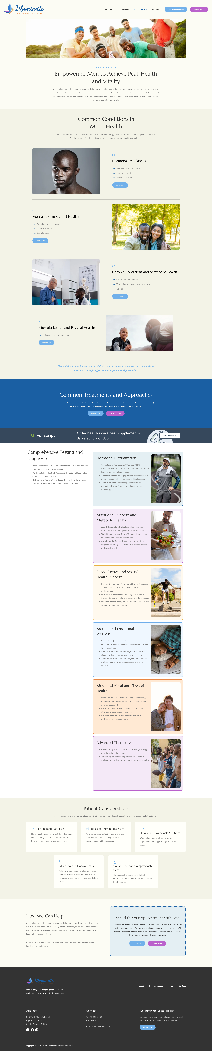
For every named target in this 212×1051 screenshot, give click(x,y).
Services (108, 9)
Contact (155, 9)
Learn (142, 9)
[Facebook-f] (27, 1029)
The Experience (125, 9)
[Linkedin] (32, 1029)
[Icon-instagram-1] (36, 1029)
